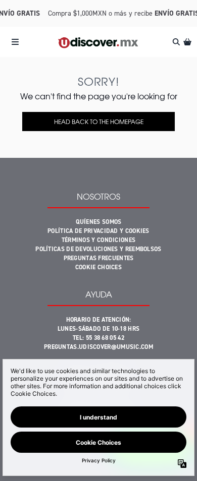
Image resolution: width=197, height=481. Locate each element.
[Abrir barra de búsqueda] (176, 42)
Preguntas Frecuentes (99, 258)
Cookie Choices (98, 267)
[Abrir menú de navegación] (15, 42)
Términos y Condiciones (99, 240)
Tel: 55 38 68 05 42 (98, 338)
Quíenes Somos (99, 222)
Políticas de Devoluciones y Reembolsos (98, 249)
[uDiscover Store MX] (98, 41)
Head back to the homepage (98, 121)
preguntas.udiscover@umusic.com (98, 347)
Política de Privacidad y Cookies (98, 231)
